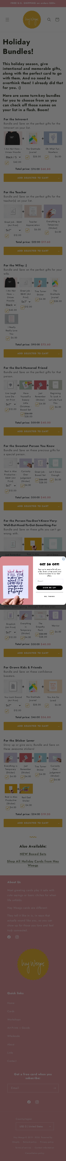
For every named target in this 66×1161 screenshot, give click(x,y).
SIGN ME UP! (49, 587)
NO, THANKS (49, 596)
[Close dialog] (63, 558)
